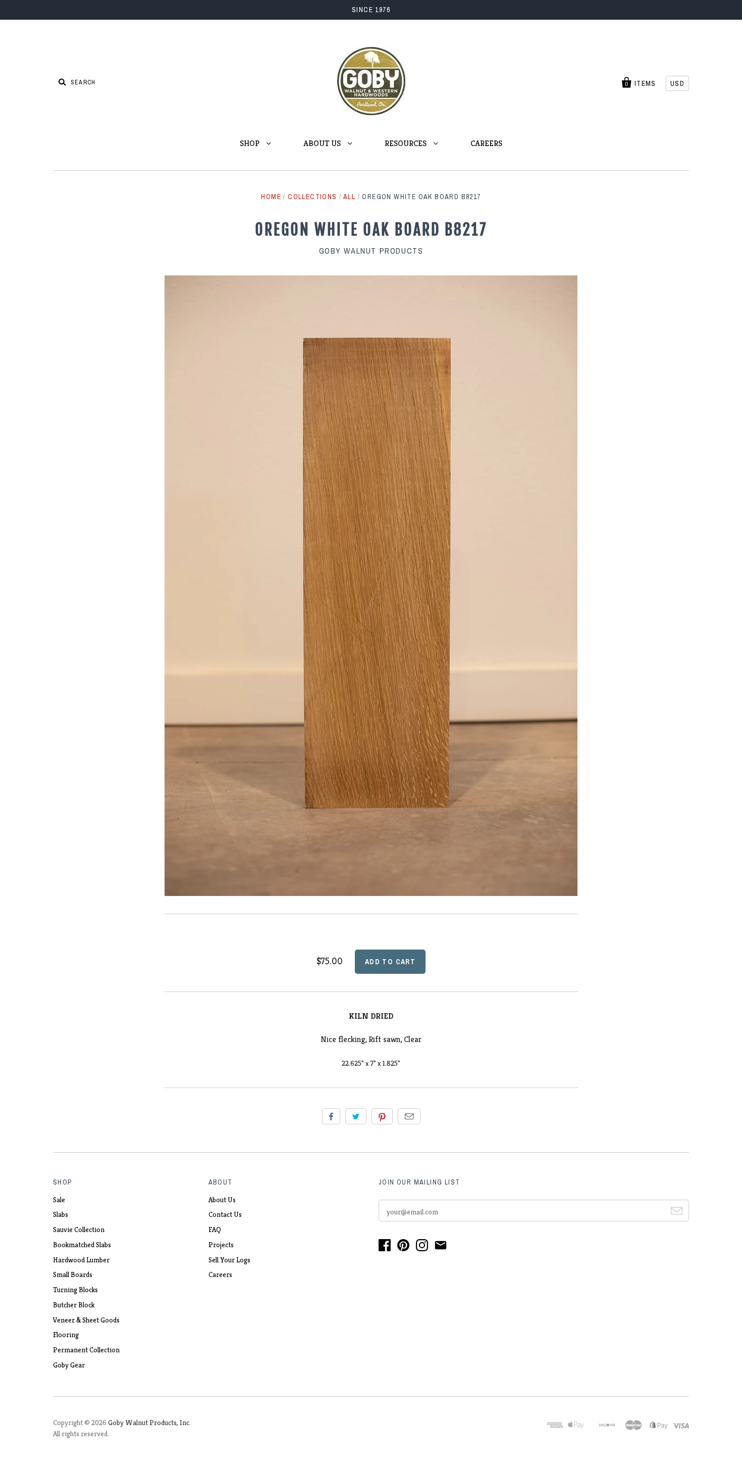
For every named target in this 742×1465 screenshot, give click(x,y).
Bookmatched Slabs (82, 1244)
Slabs (60, 1214)
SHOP (250, 143)
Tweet (355, 1116)
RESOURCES (407, 143)
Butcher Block (73, 1304)
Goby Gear (69, 1364)
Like (331, 1116)
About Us (222, 1199)
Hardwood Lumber (81, 1259)
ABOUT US (323, 143)
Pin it (382, 1116)
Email (409, 1116)
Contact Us (225, 1214)
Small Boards (72, 1274)
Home (271, 196)
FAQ (214, 1229)
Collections (312, 196)
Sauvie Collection (78, 1229)
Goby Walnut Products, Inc (148, 1422)
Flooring (66, 1334)
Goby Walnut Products (371, 250)
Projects (221, 1244)
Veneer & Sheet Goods (86, 1320)
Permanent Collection (86, 1349)
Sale (59, 1199)
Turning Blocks (75, 1289)
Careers (220, 1274)
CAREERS (486, 143)
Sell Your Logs (229, 1259)
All (349, 196)
